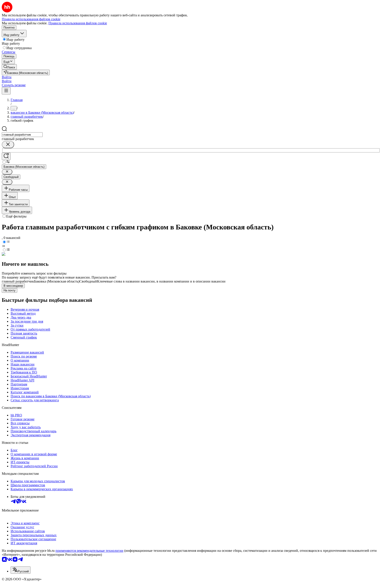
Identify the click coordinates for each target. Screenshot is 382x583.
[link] (9, 67)
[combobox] (22, 134)
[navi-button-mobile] (6, 90)
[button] (6, 77)
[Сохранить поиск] (6, 156)
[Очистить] (8, 144)
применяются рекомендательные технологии (89, 550)
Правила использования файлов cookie (77, 23)
